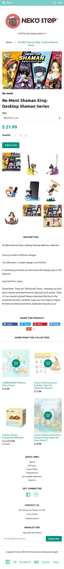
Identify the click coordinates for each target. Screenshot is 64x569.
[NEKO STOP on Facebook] (28, 494)
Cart (59, 2)
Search (32, 462)
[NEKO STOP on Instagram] (36, 494)
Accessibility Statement (32, 477)
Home (9, 42)
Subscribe (53, 538)
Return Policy (32, 469)
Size (4, 113)
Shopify (55, 552)
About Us (32, 480)
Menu (9, 2)
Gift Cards (32, 466)
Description (30, 237)
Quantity (6, 135)
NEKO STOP (26, 552)
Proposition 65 (32, 473)
